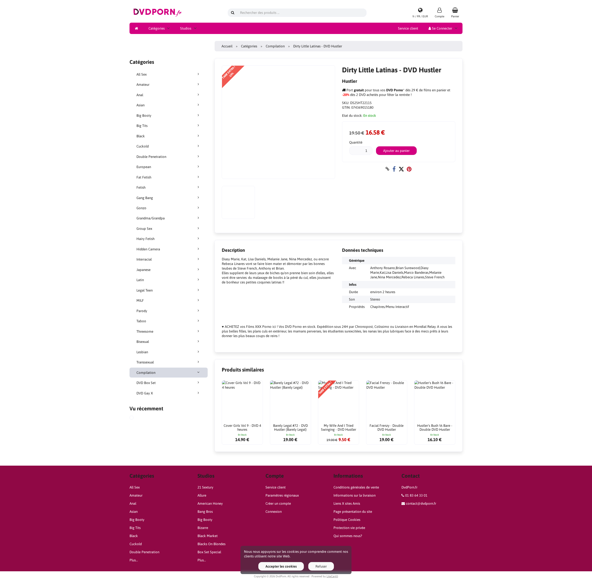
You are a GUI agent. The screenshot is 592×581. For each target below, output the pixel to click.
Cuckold (142, 146)
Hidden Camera (148, 249)
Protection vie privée (349, 528)
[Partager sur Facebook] (394, 168)
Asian (140, 105)
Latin (140, 280)
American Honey (210, 503)
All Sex (141, 74)
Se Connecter (441, 28)
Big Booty (143, 115)
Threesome (144, 331)
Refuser (321, 566)
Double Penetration (151, 157)
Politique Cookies (346, 520)
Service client (408, 28)
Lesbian (142, 352)
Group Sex (144, 229)
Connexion (273, 511)
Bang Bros (205, 511)
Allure (201, 495)
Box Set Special (209, 552)
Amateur (142, 84)
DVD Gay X (144, 393)
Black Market (207, 536)
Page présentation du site (352, 511)
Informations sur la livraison (354, 495)
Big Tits (142, 126)
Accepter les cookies (281, 566)
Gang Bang (144, 198)
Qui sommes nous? (347, 536)
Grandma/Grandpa (150, 218)
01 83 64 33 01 (416, 495)
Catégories (156, 28)
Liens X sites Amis (346, 503)
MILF (140, 300)
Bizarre (202, 528)
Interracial (144, 259)
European (143, 167)
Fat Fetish (143, 177)
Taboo (141, 321)
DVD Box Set (146, 383)
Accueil (227, 46)
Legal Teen (144, 290)
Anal (139, 95)
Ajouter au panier (396, 151)
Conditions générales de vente (356, 487)
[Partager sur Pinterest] (409, 168)
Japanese (143, 270)
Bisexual (142, 342)
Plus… (134, 560)
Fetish (140, 187)
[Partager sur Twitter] (401, 168)
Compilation (145, 373)
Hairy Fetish (145, 239)
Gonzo (141, 208)
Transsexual (145, 362)
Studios (185, 28)
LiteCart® (332, 576)
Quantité (355, 142)
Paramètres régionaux (282, 495)
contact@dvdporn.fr (421, 503)
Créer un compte (278, 503)
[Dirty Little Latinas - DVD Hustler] (137, 418)
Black (140, 136)
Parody (141, 311)
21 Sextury (205, 487)
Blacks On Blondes (211, 544)
